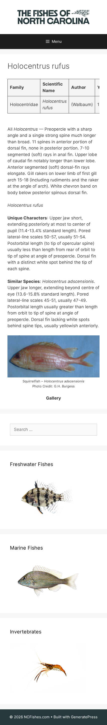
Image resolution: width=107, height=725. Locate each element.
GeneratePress (84, 717)
